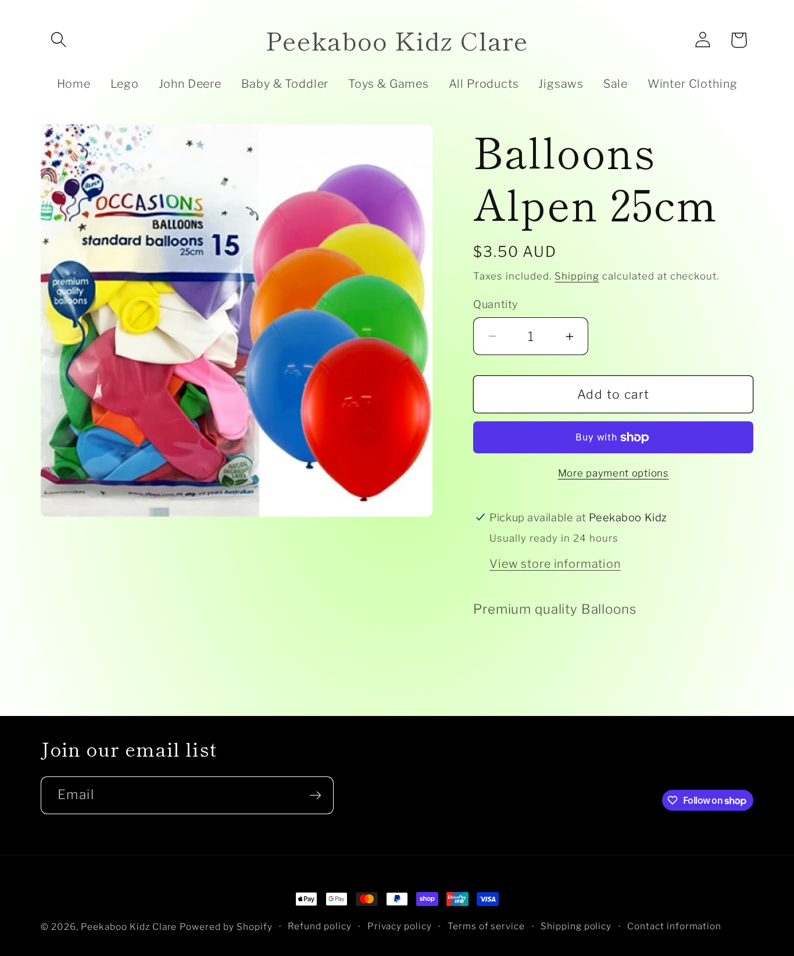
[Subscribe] (315, 795)
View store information (554, 564)
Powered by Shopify (226, 926)
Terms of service (486, 926)
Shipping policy (576, 926)
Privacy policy (399, 926)
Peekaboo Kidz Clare (129, 926)
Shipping (577, 276)
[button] (59, 40)
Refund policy (320, 926)
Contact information (674, 926)
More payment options (613, 473)
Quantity (495, 304)
